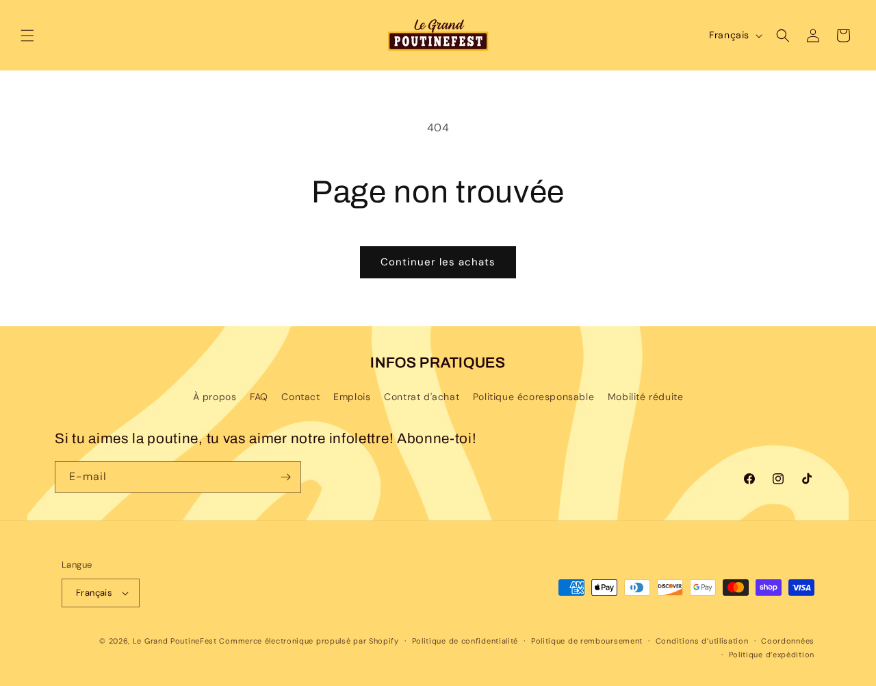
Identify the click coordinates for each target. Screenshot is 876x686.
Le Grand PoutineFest (175, 641)
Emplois (351, 397)
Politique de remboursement (587, 641)
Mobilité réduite (646, 397)
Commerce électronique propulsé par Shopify (308, 641)
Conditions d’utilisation (702, 641)
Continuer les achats (438, 262)
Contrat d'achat (421, 397)
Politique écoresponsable (533, 397)
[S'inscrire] (285, 477)
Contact (300, 397)
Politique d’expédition (771, 654)
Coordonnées (787, 641)
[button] (27, 36)
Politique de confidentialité (465, 641)
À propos (215, 397)
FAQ (259, 397)
